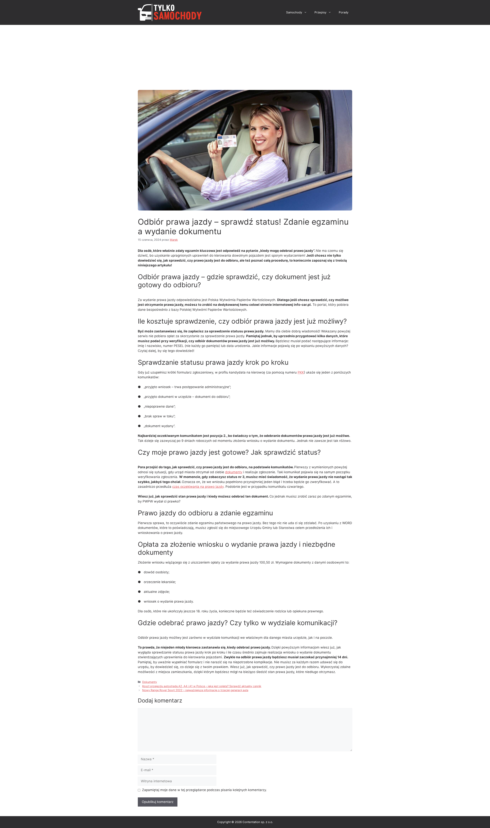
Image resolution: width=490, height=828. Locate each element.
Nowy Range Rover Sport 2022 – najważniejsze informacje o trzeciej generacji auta (195, 690)
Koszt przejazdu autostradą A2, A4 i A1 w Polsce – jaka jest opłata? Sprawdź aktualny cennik (201, 686)
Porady (343, 12)
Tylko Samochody (226, 12)
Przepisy (320, 12)
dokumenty (233, 472)
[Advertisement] (245, 53)
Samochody (294, 12)
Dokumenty (149, 682)
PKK (301, 372)
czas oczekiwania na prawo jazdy (198, 487)
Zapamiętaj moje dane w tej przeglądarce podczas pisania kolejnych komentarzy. (204, 790)
